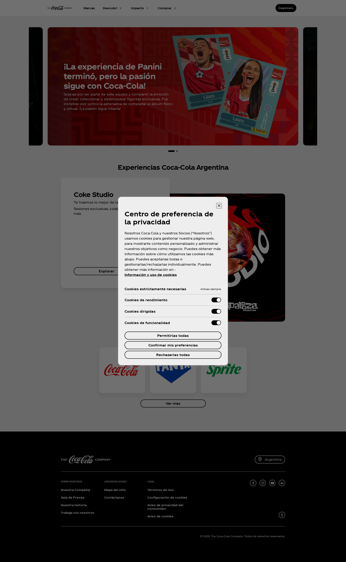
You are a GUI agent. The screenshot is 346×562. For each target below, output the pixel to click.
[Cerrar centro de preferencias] (219, 205)
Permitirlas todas (173, 335)
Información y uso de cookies (151, 275)
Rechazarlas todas (173, 355)
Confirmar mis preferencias (173, 345)
